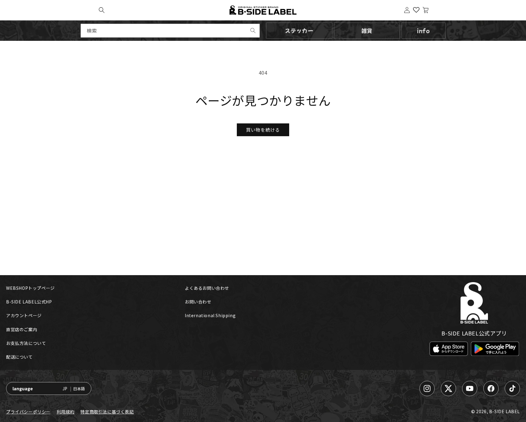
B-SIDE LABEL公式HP (29, 302)
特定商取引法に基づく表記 (107, 412)
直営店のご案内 (21, 329)
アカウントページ (24, 315)
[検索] (253, 30)
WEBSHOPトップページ (30, 288)
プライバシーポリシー (28, 412)
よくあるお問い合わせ (207, 288)
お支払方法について (26, 343)
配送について (19, 357)
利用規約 (65, 412)
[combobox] (170, 30)
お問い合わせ (198, 302)
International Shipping (210, 315)
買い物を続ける (263, 129)
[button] (102, 10)
